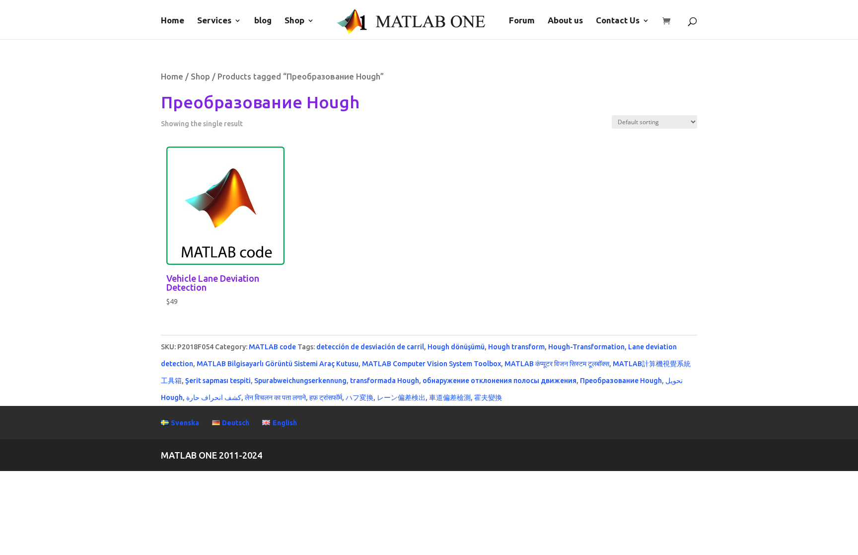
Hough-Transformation (586, 347)
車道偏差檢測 (450, 397)
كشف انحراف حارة (213, 397)
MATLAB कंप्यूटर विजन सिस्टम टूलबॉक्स (556, 364)
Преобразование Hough (621, 381)
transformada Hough (384, 381)
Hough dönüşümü (456, 347)
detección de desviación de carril (370, 347)
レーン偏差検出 (401, 397)
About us (565, 21)
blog (263, 21)
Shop (294, 21)
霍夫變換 (488, 397)
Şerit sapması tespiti (218, 381)
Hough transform (516, 347)
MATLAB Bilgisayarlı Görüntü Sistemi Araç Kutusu (277, 364)
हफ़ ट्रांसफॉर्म (325, 397)
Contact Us (618, 21)
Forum (522, 21)
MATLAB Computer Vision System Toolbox (431, 364)
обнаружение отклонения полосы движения (499, 381)
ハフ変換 (359, 397)
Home (172, 21)
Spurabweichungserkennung (300, 381)
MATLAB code (272, 347)
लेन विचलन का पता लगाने (275, 397)
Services (214, 21)
